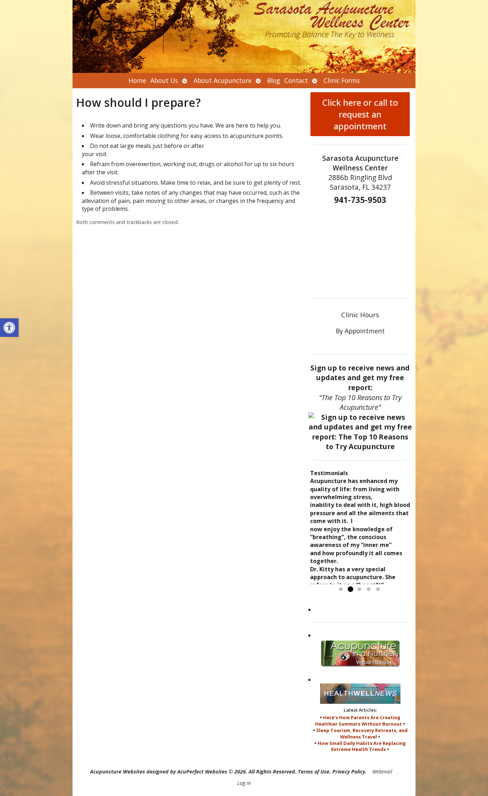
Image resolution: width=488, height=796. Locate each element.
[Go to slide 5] (378, 589)
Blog (273, 80)
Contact (296, 80)
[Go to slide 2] (350, 589)
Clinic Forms (342, 80)
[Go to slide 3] (359, 589)
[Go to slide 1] (340, 589)
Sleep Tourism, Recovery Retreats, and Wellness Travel (362, 733)
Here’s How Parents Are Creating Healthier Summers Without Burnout (358, 720)
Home (137, 80)
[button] (9, 327)
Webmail (382, 771)
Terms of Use (313, 771)
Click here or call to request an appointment (360, 114)
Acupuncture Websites (117, 771)
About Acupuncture (223, 80)
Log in (244, 783)
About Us (164, 80)
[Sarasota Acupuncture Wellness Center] (244, 36)
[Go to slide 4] (368, 589)
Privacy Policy (348, 771)
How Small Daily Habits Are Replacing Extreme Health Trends (362, 746)
